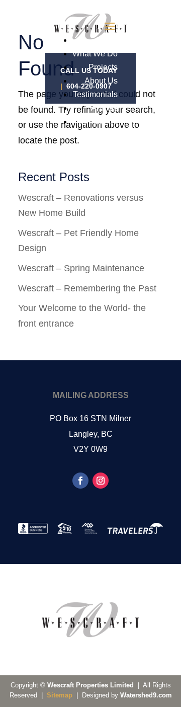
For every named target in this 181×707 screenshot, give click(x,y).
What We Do (95, 53)
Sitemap (59, 695)
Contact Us (98, 121)
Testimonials (95, 94)
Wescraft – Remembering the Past (87, 288)
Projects (103, 67)
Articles (104, 108)
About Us (101, 80)
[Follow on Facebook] (80, 481)
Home (107, 40)
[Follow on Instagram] (101, 481)
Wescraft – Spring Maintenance (81, 268)
